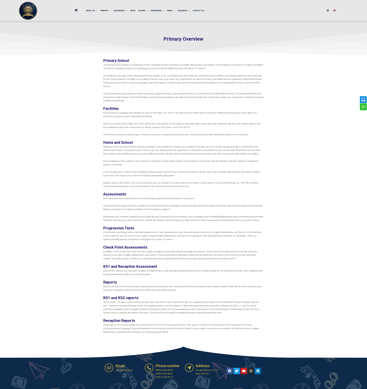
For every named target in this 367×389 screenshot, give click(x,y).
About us (90, 10)
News (169, 10)
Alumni (141, 10)
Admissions (156, 10)
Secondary (119, 10)
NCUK (132, 10)
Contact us (198, 10)
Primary (104, 10)
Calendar (182, 10)
